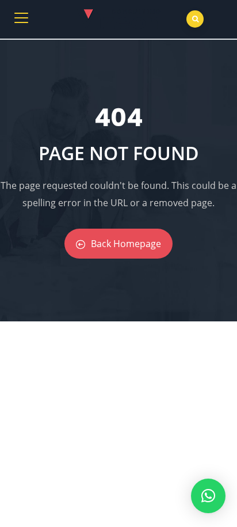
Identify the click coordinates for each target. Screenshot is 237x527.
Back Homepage (126, 243)
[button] (208, 496)
